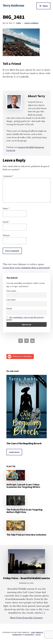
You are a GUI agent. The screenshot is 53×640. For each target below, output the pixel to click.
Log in (38, 634)
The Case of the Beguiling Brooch (24, 443)
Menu (45, 6)
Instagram (39, 147)
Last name (11, 300)
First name (11, 291)
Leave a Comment (31, 23)
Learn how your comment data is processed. (26, 267)
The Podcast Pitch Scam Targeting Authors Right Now (24, 510)
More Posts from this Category (26, 618)
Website (6, 235)
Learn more (14, 452)
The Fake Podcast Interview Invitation (26, 534)
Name (6, 208)
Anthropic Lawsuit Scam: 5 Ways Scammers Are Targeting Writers (23, 485)
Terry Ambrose (13, 5)
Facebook (10, 150)
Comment (8, 176)
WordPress (29, 634)
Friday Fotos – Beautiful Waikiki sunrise (26, 578)
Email (6, 222)
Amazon (22, 147)
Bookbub (30, 147)
